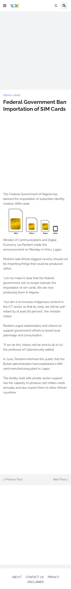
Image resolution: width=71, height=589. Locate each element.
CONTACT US (35, 577)
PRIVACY (53, 577)
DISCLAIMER (35, 582)
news (17, 95)
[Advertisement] (35, 50)
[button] (4, 5)
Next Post (59, 479)
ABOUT (17, 577)
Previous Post (13, 479)
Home (7, 95)
